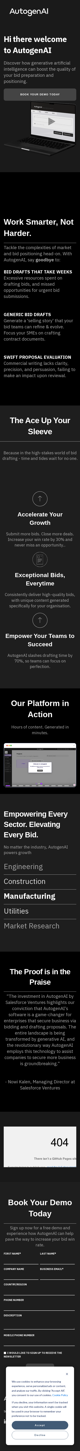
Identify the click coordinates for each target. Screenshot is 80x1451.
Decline (40, 1435)
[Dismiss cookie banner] (67, 1374)
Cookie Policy (60, 1395)
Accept (40, 1425)
